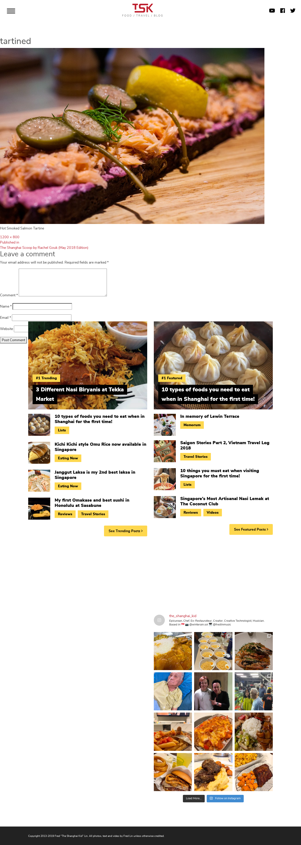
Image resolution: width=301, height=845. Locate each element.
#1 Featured (172, 378)
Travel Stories (93, 514)
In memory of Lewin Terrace (209, 416)
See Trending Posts (125, 531)
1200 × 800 (9, 237)
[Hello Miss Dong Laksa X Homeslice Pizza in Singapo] (213, 651)
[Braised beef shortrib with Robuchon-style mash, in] (213, 772)
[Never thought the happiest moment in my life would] (173, 691)
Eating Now (68, 458)
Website (6, 329)
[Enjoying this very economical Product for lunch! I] (254, 732)
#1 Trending (46, 378)
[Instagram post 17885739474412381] (254, 691)
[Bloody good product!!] (173, 772)
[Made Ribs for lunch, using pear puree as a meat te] (254, 772)
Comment (9, 295)
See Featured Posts (250, 529)
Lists (62, 430)
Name (6, 306)
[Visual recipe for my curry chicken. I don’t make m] (173, 651)
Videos (213, 512)
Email (5, 317)
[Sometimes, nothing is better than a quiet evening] (173, 732)
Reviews (65, 514)
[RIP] (213, 691)
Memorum (192, 425)
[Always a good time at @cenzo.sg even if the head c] (254, 651)
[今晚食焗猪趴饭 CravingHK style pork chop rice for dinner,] (213, 732)
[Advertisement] (150, 574)
